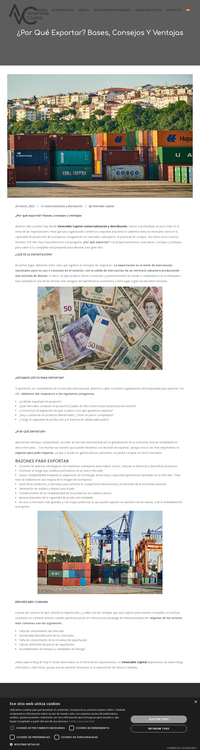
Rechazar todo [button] (159, 728)
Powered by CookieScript (182, 747)
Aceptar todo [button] (159, 719)
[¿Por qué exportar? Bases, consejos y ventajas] (100, 136)
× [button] (195, 702)
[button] (68, 744)
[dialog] (100, 724)
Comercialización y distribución (63, 206)
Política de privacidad (82, 721)
